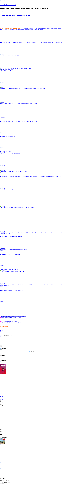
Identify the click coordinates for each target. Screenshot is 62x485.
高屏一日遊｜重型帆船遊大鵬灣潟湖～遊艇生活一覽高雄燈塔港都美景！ (9, 321)
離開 (3, 483)
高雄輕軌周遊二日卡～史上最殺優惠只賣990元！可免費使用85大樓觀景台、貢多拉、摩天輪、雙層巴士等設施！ (13, 316)
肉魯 (0, 336)
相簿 (2, 11)
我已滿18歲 (2, 483)
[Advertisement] (19, 21)
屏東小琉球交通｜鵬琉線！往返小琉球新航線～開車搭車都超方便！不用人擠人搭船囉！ (11, 317)
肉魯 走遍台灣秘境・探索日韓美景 (8, 5)
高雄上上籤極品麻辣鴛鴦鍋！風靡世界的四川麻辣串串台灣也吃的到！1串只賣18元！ (16, 15)
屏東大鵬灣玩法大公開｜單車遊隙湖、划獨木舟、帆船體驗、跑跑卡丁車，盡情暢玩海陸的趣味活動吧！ (12, 322)
